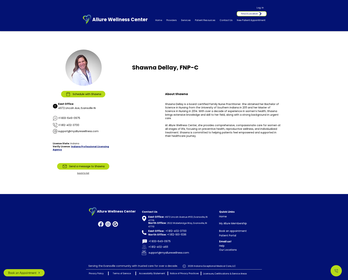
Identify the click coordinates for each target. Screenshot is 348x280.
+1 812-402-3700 (68, 125)
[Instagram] (108, 224)
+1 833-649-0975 (69, 118)
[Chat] (144, 241)
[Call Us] (336, 270)
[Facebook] (100, 224)
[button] (186, 20)
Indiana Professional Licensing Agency (81, 148)
